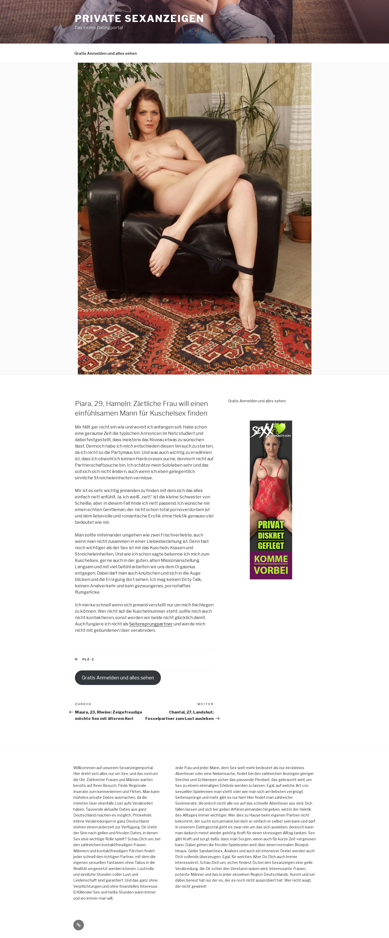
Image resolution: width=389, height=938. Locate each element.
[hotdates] (271, 500)
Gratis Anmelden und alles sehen (105, 53)
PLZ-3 (88, 659)
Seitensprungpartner (151, 623)
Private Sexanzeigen (140, 18)
